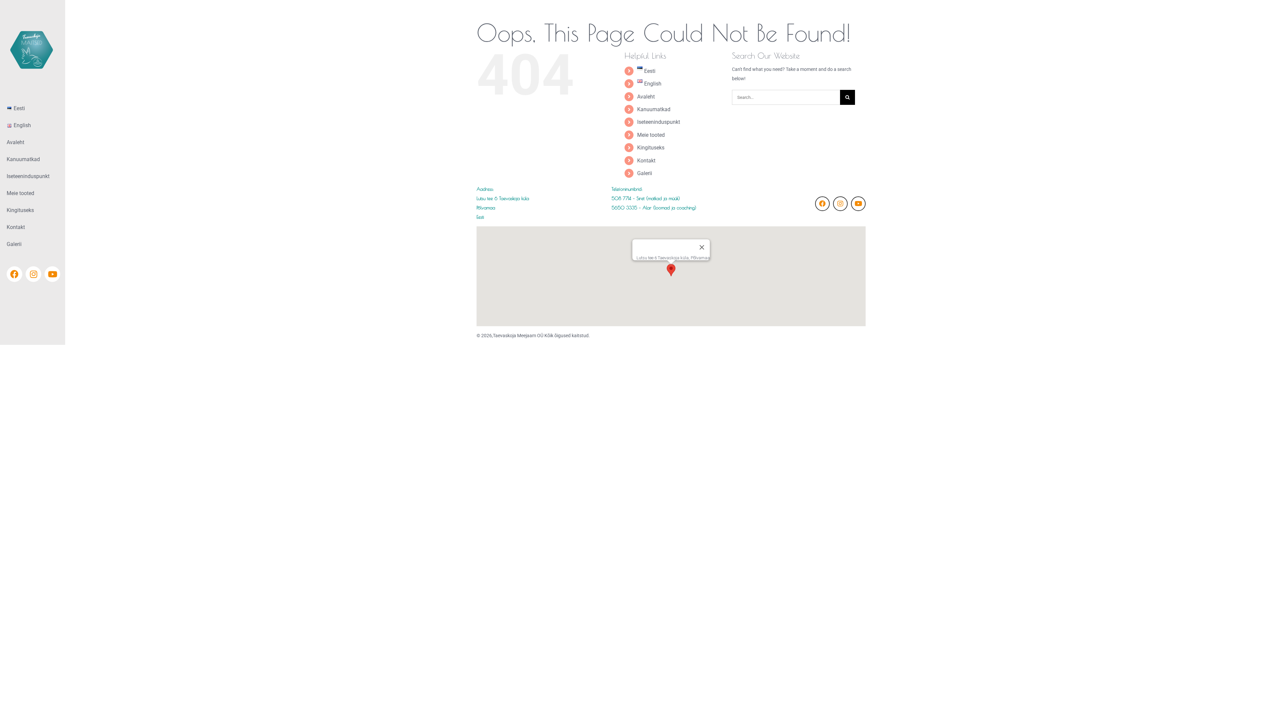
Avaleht (646, 97)
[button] (671, 270)
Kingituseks (650, 147)
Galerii (644, 173)
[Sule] (702, 247)
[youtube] (858, 203)
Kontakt (646, 160)
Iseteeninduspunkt (658, 122)
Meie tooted (651, 135)
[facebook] (822, 203)
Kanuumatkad (653, 109)
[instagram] (840, 203)
